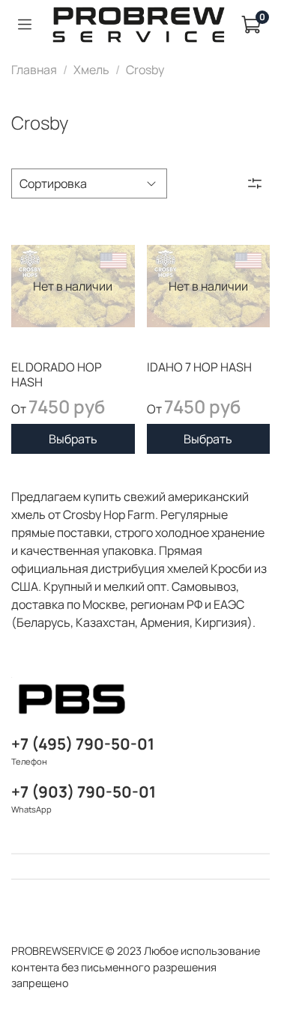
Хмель (91, 69)
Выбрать (73, 439)
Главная (34, 69)
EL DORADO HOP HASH (56, 374)
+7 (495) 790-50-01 (82, 743)
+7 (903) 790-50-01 (83, 791)
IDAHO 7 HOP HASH (199, 367)
